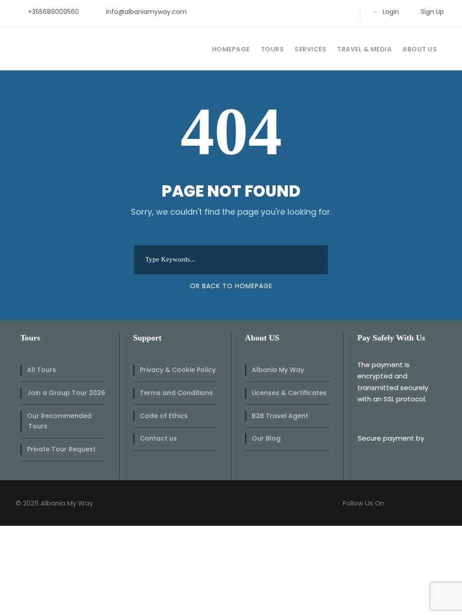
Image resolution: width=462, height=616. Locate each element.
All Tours (41, 369)
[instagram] (343, 11)
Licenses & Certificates (289, 392)
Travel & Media (364, 49)
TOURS (272, 49)
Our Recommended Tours (59, 421)
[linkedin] (299, 11)
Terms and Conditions (176, 392)
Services (310, 49)
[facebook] (285, 11)
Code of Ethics (164, 415)
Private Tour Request (61, 449)
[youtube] (328, 11)
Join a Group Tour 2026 (66, 392)
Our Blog (266, 438)
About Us (419, 49)
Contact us (158, 438)
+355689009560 (53, 11)
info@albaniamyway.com (146, 11)
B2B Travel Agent (280, 415)
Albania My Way (278, 369)
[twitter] (314, 11)
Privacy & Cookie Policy (178, 369)
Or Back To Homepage (231, 285)
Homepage (231, 49)
